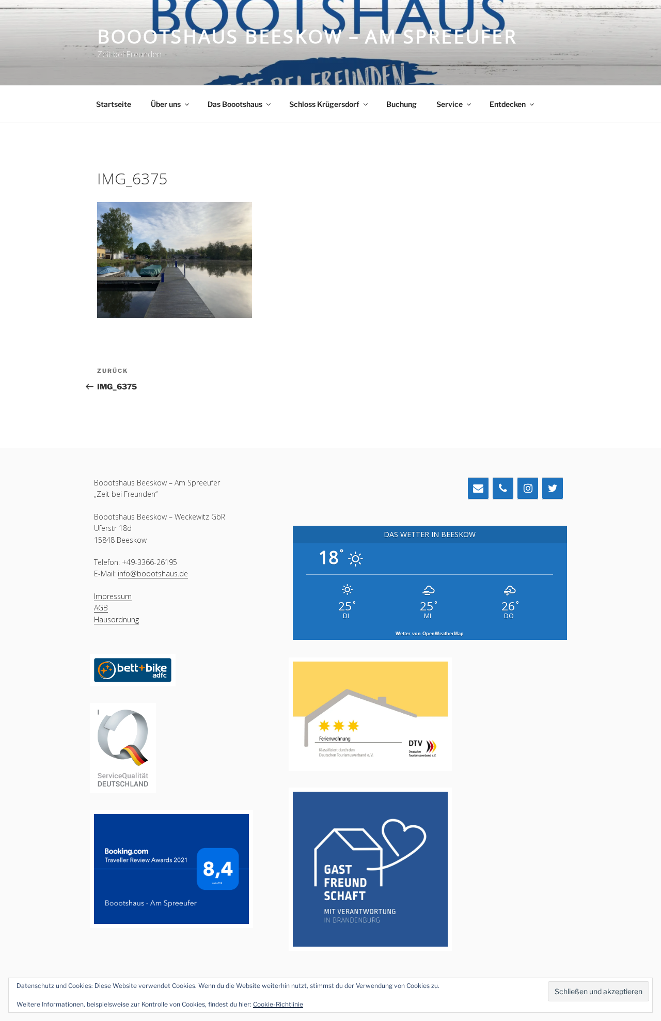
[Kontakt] (478, 488)
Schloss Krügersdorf (324, 104)
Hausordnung (116, 619)
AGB (101, 607)
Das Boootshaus (235, 104)
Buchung (401, 104)
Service (449, 104)
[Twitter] (552, 488)
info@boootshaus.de (153, 573)
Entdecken (508, 104)
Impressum (113, 596)
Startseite (113, 104)
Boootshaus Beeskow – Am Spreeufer (307, 36)
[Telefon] (503, 488)
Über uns (166, 104)
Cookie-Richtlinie (278, 1004)
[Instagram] (527, 488)
